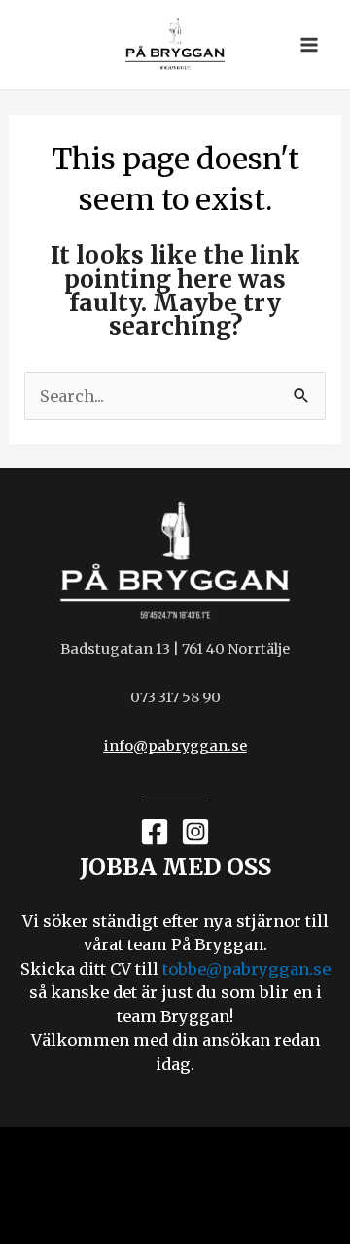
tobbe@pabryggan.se (246, 968)
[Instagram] (195, 831)
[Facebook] (154, 831)
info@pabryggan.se (175, 746)
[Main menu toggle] (309, 45)
